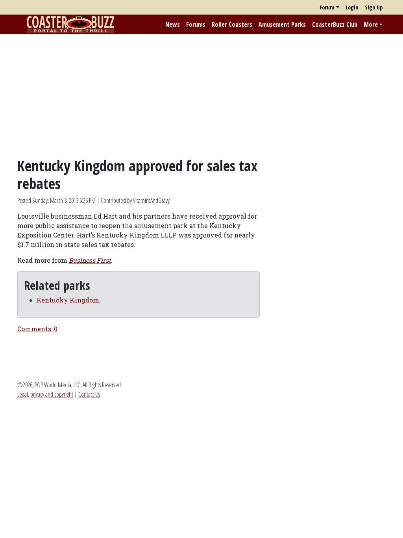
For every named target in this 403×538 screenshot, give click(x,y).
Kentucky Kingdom (68, 300)
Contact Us (89, 394)
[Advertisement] (201, 96)
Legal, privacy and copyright (45, 394)
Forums (195, 24)
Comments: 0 (37, 329)
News (172, 24)
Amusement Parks (282, 24)
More (371, 24)
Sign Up (374, 7)
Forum (327, 7)
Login (352, 7)
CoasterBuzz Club (334, 24)
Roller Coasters (232, 24)
